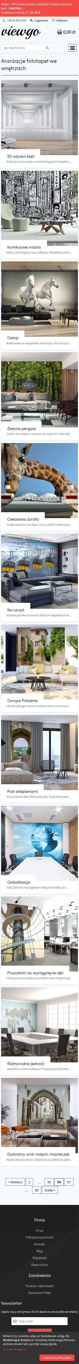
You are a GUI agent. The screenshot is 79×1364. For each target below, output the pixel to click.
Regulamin (39, 1258)
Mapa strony (39, 1265)
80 (36, 1190)
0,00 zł (68, 32)
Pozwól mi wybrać (15, 1349)
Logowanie (41, 20)
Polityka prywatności (39, 1237)
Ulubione (61, 20)
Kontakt (39, 1244)
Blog (39, 1251)
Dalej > (50, 1190)
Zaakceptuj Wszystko (57, 1358)
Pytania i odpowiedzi (39, 1286)
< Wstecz (15, 1182)
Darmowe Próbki (39, 1293)
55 (49, 1182)
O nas (39, 1230)
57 (69, 1182)
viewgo (20, 30)
